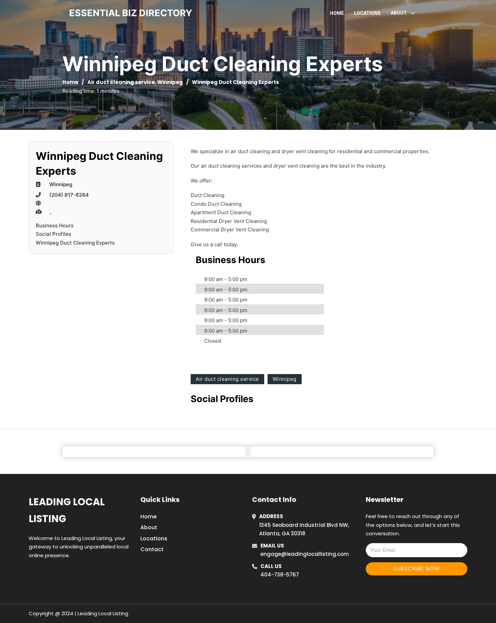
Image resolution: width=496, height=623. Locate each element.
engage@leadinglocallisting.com (304, 554)
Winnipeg (170, 82)
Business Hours (55, 225)
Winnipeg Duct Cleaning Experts (75, 242)
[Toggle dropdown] (412, 13)
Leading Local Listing (67, 510)
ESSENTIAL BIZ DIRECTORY (130, 13)
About (148, 527)
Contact (152, 549)
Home (337, 13)
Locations (367, 13)
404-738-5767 (279, 574)
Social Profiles (53, 234)
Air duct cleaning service (121, 82)
